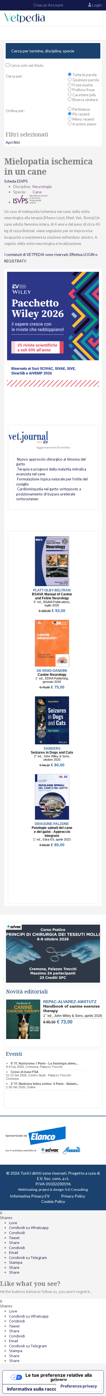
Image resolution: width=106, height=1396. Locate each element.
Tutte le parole (84, 74)
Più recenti (81, 114)
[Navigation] (6, 33)
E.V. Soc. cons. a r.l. (53, 1178)
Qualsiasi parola (85, 80)
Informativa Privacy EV (30, 1196)
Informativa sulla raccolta (34, 1389)
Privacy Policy (73, 1196)
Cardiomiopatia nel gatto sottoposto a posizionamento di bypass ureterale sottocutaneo (48, 494)
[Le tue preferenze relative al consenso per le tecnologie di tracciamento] (78, 1386)
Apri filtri (13, 142)
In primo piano (84, 124)
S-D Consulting (76, 1189)
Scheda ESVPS (16, 181)
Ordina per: (15, 110)
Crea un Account (48, 5)
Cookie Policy (53, 1201)
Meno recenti (83, 119)
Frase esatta (82, 85)
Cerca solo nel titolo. (26, 65)
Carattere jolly (84, 95)
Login (97, 5)
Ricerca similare (85, 99)
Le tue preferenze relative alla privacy (58, 1377)
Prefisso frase (83, 89)
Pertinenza (81, 109)
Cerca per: (14, 76)
